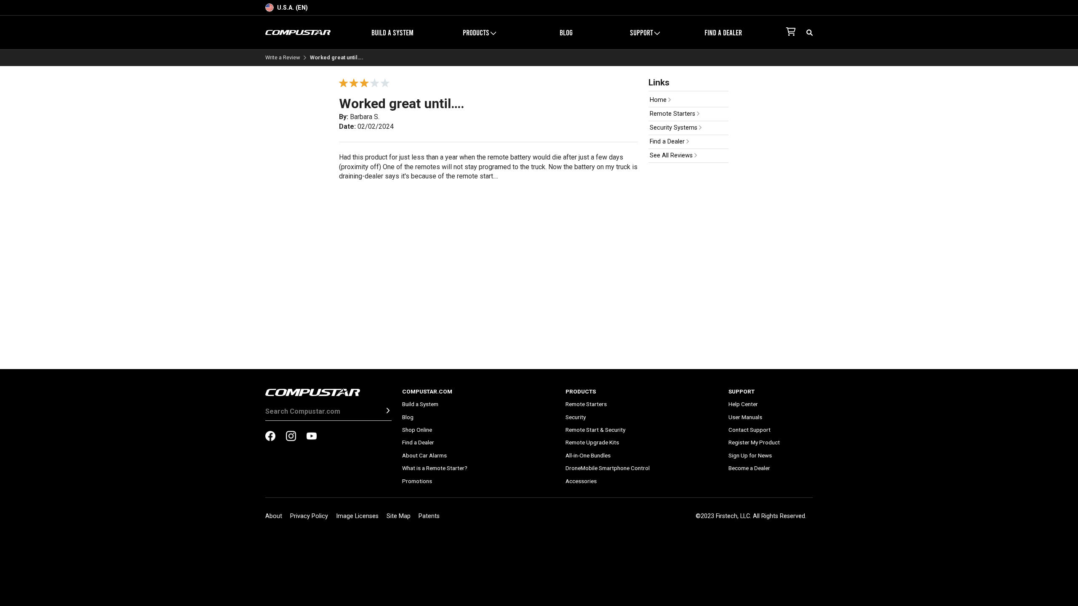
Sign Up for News (750, 455)
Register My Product (754, 442)
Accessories (581, 481)
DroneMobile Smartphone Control (608, 468)
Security (576, 417)
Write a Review (282, 58)
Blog (566, 32)
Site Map (399, 516)
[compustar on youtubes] (312, 437)
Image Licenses (357, 516)
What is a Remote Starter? (434, 468)
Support (741, 391)
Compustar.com (427, 391)
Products (581, 391)
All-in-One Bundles (588, 455)
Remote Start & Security (595, 429)
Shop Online (417, 429)
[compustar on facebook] (270, 437)
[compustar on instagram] (291, 437)
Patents (429, 516)
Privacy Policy (309, 516)
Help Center (743, 404)
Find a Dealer (723, 32)
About (273, 516)
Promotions (417, 481)
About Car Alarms (424, 455)
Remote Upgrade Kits (592, 442)
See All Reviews (672, 155)
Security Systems (674, 127)
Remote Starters (673, 113)
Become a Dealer (749, 468)
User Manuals (745, 417)
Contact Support (749, 429)
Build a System (392, 32)
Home (659, 100)
